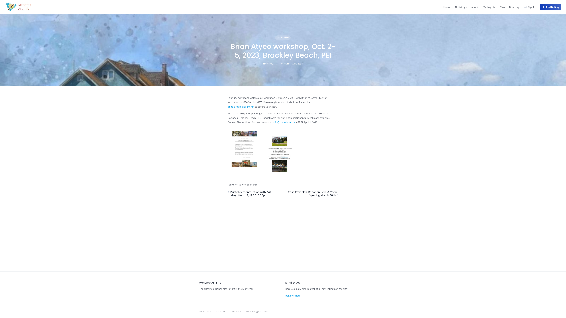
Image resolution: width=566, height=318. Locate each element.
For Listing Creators (257, 311)
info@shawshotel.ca (284, 122)
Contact (221, 311)
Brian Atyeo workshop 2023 (243, 185)
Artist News (283, 37)
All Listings (461, 7)
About (474, 7)
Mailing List (489, 7)
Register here (292, 295)
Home (446, 7)
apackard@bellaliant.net (241, 106)
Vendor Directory (509, 7)
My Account (205, 311)
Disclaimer (235, 311)
